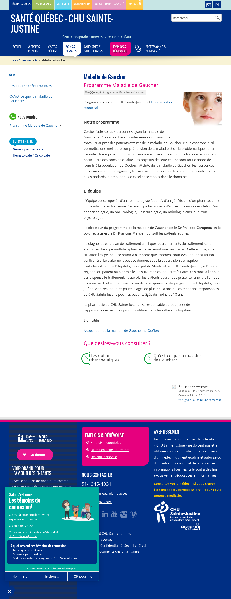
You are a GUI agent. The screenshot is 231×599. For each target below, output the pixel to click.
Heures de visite (99, 502)
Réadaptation (81, 4)
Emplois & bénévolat (120, 49)
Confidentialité (111, 545)
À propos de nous (34, 49)
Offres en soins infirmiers (110, 450)
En (217, 4)
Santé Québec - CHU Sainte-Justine (62, 23)
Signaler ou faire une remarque (202, 400)
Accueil (17, 47)
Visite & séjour (52, 49)
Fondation (134, 4)
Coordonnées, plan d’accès (107, 493)
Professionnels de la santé (155, 49)
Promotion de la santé (109, 4)
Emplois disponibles (106, 442)
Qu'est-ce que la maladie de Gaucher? (30, 98)
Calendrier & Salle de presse (94, 49)
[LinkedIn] (105, 513)
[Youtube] (114, 513)
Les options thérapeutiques (30, 85)
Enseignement (43, 4)
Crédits (144, 545)
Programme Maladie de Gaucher (34, 125)
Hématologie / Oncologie (31, 155)
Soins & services (71, 49)
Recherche (62, 4)
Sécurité (130, 545)
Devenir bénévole (104, 457)
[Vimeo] (133, 513)
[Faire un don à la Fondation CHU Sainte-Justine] (32, 443)
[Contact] (208, 5)
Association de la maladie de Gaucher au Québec (122, 330)
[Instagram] (124, 513)
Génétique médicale (28, 149)
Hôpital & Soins (20, 4)
